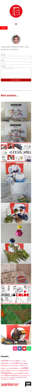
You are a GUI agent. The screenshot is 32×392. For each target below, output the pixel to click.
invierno (20, 368)
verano (8, 379)
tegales (9, 377)
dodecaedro (10, 365)
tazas (6, 377)
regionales (14, 375)
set (19, 375)
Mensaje (3, 66)
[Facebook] (20, 348)
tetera (21, 377)
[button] (16, 24)
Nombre (3, 55)
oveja (20, 370)
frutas (21, 365)
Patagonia (6, 373)
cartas (24, 360)
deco (21, 363)
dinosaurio (4, 365)
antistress (12, 360)
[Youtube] (24, 348)
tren (25, 377)
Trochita (3, 379)
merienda (13, 370)
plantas (26, 373)
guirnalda (7, 368)
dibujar (25, 363)
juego (25, 367)
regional (7, 375)
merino (16, 370)
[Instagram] (15, 348)
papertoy (26, 370)
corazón (11, 363)
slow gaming (23, 375)
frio (18, 365)
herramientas (13, 368)
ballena (17, 361)
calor (21, 360)
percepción (14, 373)
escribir (15, 365)
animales (5, 360)
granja (3, 368)
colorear (4, 363)
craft (16, 363)
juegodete (4, 370)
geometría (26, 365)
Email (2, 60)
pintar (20, 373)
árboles (12, 379)
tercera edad (15, 377)
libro (8, 370)
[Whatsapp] (29, 348)
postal (2, 375)
